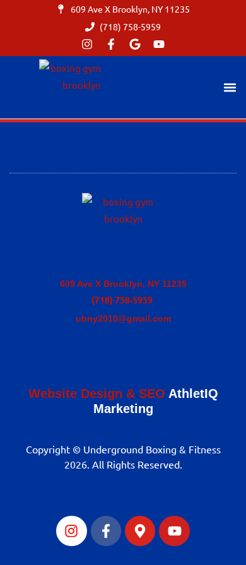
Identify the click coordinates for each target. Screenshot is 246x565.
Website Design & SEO (96, 393)
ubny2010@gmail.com (123, 318)
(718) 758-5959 (123, 300)
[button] (230, 88)
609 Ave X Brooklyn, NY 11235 (123, 284)
